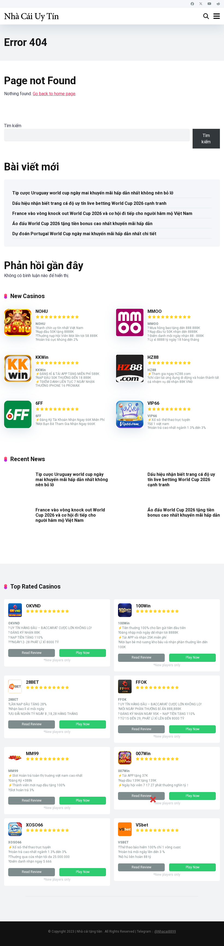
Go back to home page (54, 93)
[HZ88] (129, 380)
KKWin (42, 357)
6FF (39, 403)
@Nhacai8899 (165, 931)
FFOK (141, 682)
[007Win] (125, 763)
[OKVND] (15, 615)
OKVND (33, 606)
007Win (143, 753)
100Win (143, 606)
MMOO (155, 311)
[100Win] (125, 615)
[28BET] (15, 691)
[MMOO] (129, 334)
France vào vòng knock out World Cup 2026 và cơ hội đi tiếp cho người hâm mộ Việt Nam (102, 213)
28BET (32, 682)
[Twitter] (200, 4)
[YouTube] (209, 4)
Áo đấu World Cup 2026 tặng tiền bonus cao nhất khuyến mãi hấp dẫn (82, 223)
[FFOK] (125, 691)
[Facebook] (192, 4)
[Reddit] (218, 4)
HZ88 (153, 357)
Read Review (32, 653)
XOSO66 (34, 825)
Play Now (83, 653)
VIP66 (153, 403)
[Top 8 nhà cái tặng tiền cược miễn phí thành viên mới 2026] (31, 15)
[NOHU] (17, 334)
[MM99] (15, 763)
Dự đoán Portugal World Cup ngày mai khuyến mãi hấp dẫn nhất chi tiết (84, 233)
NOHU (42, 311)
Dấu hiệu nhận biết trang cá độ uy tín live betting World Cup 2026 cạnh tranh (89, 203)
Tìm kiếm (12, 125)
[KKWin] (17, 380)
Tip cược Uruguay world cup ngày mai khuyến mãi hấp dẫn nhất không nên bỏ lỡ (92, 193)
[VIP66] (129, 426)
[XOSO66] (15, 834)
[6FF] (17, 426)
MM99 (32, 753)
